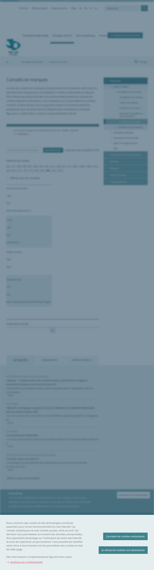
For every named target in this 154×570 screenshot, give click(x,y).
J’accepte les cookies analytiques (125, 536)
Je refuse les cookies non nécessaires (123, 550)
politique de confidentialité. (26, 562)
